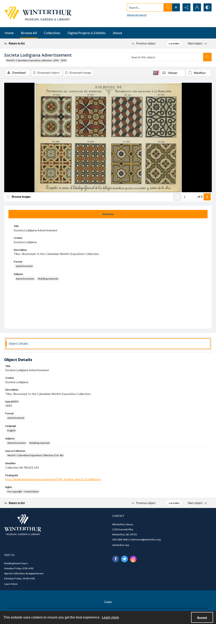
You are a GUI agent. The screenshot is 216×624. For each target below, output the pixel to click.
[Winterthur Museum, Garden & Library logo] (38, 13)
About (117, 33)
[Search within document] (207, 57)
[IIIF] (156, 72)
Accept (202, 617)
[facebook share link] (115, 559)
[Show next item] (207, 196)
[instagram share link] (133, 559)
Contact (108, 601)
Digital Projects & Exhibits (87, 33)
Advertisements (25, 278)
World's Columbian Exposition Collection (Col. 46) (35, 455)
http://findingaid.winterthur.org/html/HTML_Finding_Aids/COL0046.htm (53, 479)
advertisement (24, 266)
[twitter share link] (124, 559)
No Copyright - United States (23, 491)
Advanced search (137, 14)
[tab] (108, 214)
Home (9, 33)
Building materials (48, 278)
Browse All (29, 33)
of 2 (200, 196)
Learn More (11, 583)
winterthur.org (120, 545)
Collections (52, 33)
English (11, 430)
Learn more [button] (110, 617)
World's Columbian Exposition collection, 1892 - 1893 (36, 60)
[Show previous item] (177, 196)
